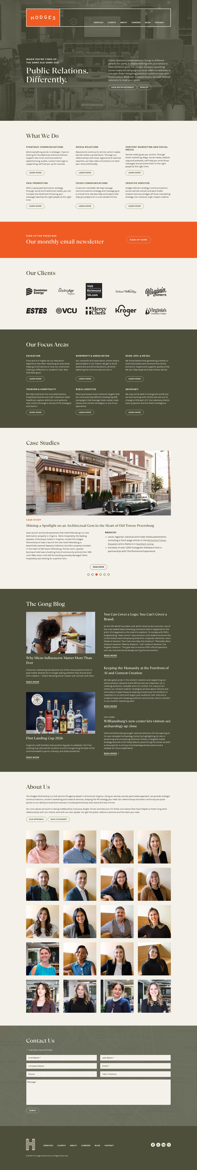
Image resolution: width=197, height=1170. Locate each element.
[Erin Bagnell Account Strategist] (154, 921)
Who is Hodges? (59, 819)
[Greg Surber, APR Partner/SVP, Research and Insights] (42, 884)
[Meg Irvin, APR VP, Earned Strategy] (154, 884)
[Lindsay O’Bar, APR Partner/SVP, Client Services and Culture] (154, 846)
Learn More (35, 173)
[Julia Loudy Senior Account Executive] (117, 958)
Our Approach (36, 819)
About (123, 22)
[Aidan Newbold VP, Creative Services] (42, 921)
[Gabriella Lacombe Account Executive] (42, 996)
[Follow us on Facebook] (153, 1145)
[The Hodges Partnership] (43, 17)
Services (98, 22)
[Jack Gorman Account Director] (117, 921)
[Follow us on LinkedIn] (163, 1145)
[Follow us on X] (158, 1145)
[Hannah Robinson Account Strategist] (79, 958)
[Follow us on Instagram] (169, 1145)
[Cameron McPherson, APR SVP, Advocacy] (79, 884)
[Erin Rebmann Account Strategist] (42, 958)
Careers (136, 22)
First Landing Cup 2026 (44, 738)
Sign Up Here (138, 239)
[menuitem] (98, 22)
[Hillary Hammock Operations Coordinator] (154, 996)
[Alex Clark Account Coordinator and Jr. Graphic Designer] (79, 996)
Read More (99, 557)
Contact (159, 22)
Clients (112, 22)
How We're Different (122, 87)
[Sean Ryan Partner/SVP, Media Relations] (79, 846)
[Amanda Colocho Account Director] (79, 921)
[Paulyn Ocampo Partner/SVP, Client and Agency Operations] (117, 846)
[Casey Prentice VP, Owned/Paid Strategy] (117, 884)
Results (144, 87)
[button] (88, 574)
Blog (147, 22)
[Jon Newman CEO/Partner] (42, 846)
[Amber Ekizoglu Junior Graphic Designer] (117, 996)
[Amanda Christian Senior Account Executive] (154, 958)
